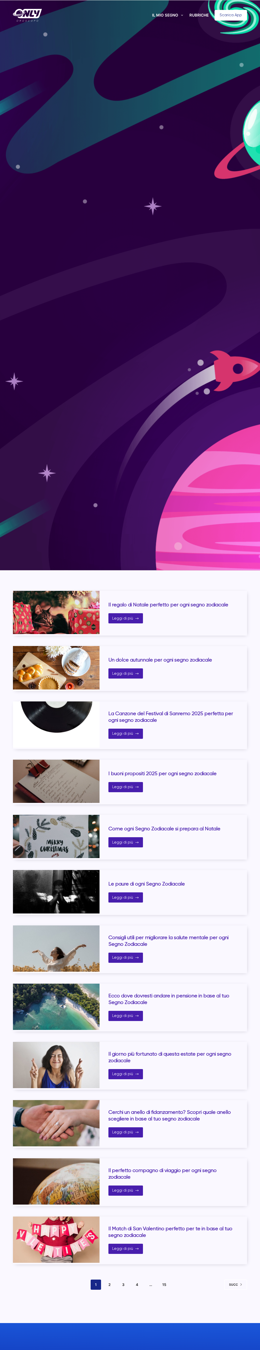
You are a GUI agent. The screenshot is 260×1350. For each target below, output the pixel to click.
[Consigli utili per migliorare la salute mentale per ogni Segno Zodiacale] (56, 948)
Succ (233, 1284)
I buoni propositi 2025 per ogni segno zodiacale (163, 773)
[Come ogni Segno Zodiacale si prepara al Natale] (56, 836)
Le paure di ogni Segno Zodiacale (146, 884)
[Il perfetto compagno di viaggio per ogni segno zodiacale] (56, 1181)
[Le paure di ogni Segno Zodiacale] (56, 891)
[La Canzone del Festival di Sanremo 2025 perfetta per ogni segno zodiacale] (56, 724)
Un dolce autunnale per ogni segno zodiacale (160, 660)
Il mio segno (165, 15)
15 (164, 1284)
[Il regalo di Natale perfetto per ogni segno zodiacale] (56, 612)
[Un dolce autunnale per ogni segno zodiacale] (56, 667)
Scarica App (231, 15)
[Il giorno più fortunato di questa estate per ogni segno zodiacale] (56, 1065)
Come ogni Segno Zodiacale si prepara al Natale (164, 829)
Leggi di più (127, 619)
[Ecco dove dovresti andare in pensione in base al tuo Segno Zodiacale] (56, 1007)
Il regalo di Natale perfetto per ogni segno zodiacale (168, 605)
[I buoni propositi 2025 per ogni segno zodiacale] (56, 781)
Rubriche (199, 15)
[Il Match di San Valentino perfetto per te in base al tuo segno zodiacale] (56, 1240)
